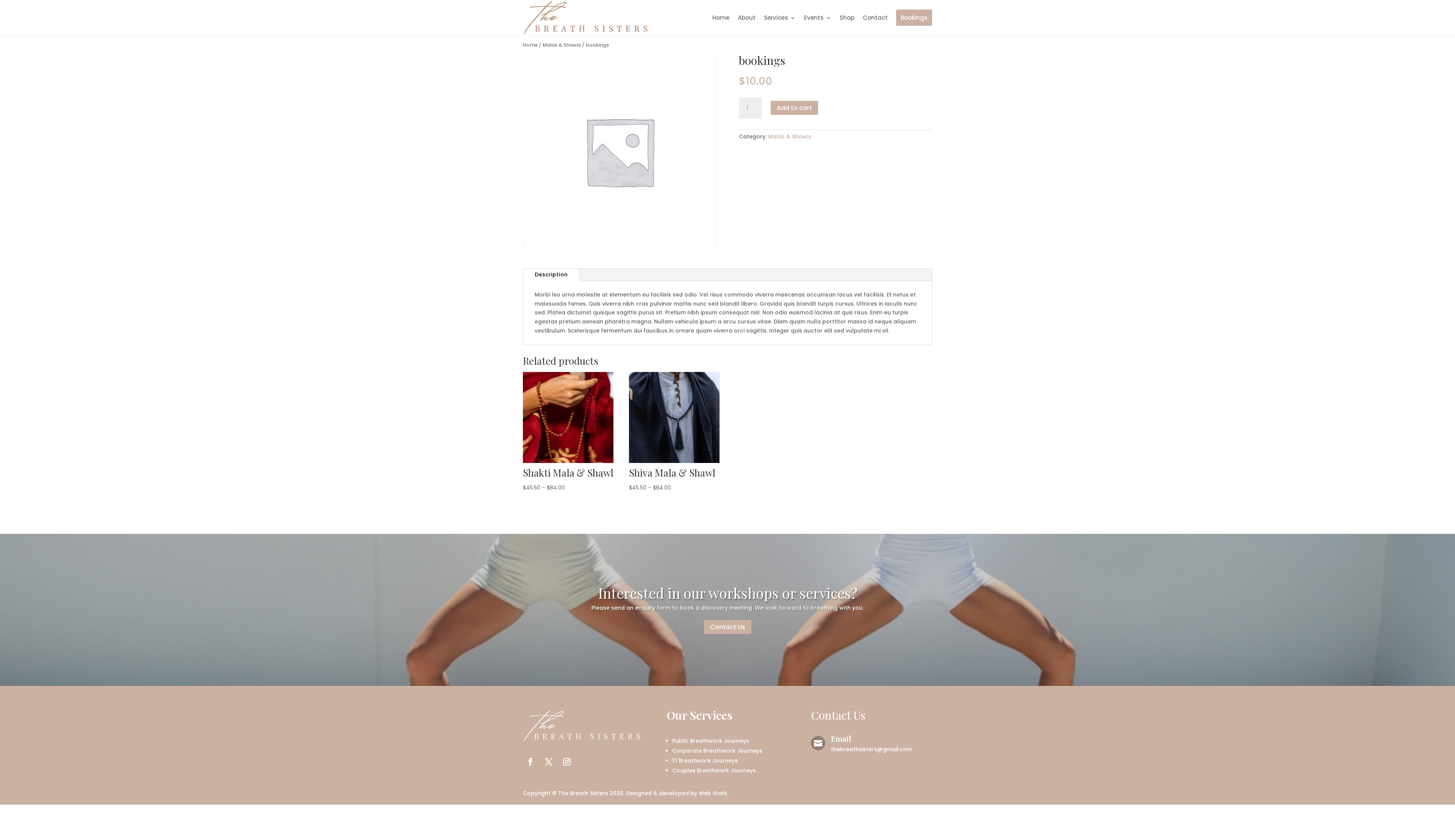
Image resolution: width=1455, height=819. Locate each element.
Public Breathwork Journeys (710, 741)
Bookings (914, 18)
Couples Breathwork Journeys (714, 770)
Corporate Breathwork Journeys (717, 751)
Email (841, 738)
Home (720, 18)
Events (814, 18)
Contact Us (727, 627)
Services (776, 18)
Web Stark (713, 793)
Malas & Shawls (562, 45)
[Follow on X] (548, 761)
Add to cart (794, 108)
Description (551, 274)
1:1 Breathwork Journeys (705, 760)
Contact (875, 18)
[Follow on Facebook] (530, 761)
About (747, 18)
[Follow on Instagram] (566, 761)
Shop (847, 18)
